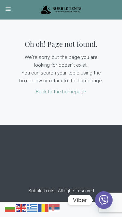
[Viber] (104, 200)
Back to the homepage (61, 92)
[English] (21, 208)
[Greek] (32, 208)
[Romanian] (43, 208)
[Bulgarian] (10, 208)
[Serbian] (54, 208)
